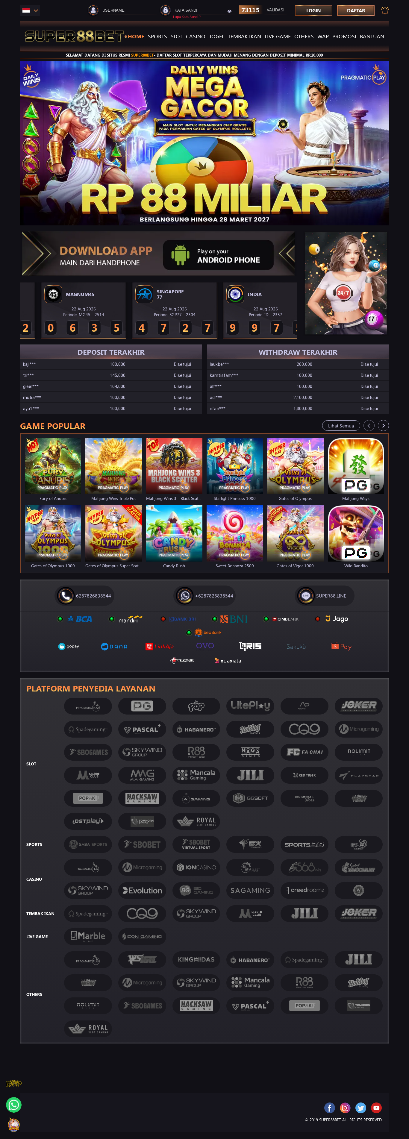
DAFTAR (356, 10)
